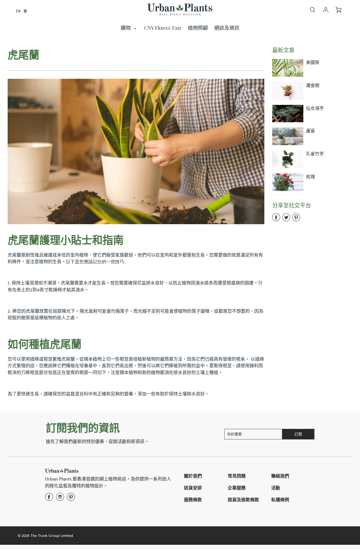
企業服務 (237, 487)
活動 (275, 487)
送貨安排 (193, 487)
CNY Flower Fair (163, 27)
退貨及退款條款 (243, 499)
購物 (126, 27)
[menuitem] (129, 28)
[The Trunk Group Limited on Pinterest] (71, 498)
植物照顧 (198, 27)
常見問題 (237, 476)
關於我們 (193, 476)
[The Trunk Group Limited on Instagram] (60, 498)
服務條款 (193, 499)
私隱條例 (280, 499)
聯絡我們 (280, 476)
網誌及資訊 (226, 27)
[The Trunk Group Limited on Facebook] (49, 498)
